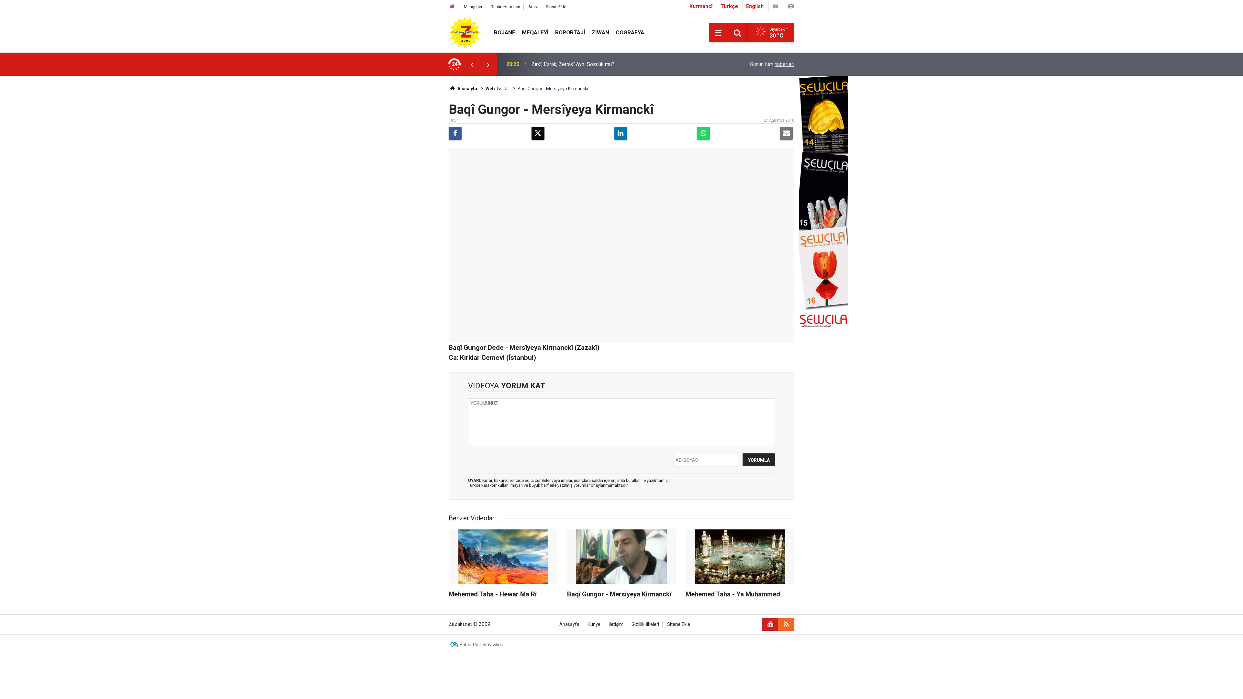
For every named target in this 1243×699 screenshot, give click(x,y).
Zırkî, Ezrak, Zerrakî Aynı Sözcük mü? (573, 64)
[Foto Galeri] (790, 6)
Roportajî (570, 32)
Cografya (630, 32)
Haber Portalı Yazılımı (481, 644)
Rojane (504, 32)
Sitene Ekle (556, 6)
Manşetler (473, 6)
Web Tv (493, 88)
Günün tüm (772, 64)
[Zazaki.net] (465, 32)
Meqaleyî (535, 32)
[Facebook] (455, 133)
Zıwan (600, 32)
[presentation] (472, 64)
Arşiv (533, 6)
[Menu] (718, 33)
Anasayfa (466, 88)
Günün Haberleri (505, 6)
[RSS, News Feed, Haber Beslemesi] (786, 624)
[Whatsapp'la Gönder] (703, 133)
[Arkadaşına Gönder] (786, 133)
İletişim (616, 624)
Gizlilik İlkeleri (645, 624)
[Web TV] (775, 6)
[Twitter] (538, 133)
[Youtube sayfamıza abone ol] (770, 624)
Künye (594, 624)
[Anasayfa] (452, 6)
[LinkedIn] (620, 133)
